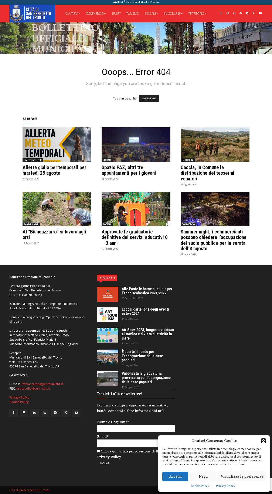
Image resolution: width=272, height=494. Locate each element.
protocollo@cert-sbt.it (33, 388)
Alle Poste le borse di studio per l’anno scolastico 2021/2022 (147, 291)
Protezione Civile (33, 159)
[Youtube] (260, 13)
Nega (203, 476)
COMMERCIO (188, 224)
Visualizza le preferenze (242, 476)
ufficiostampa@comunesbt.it (42, 384)
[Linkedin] (234, 13)
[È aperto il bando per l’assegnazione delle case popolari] (107, 357)
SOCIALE (107, 159)
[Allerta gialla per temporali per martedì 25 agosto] (57, 144)
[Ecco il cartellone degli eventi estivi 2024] (107, 314)
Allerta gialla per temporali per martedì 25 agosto (54, 170)
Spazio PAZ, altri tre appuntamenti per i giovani (129, 170)
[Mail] (240, 13)
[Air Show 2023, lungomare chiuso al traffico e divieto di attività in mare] (107, 335)
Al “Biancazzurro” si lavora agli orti (54, 234)
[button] (263, 441)
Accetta (175, 476)
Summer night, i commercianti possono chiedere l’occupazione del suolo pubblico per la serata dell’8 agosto (213, 240)
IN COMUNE (188, 159)
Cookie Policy (200, 486)
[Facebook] (220, 13)
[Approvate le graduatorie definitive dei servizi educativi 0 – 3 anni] (136, 209)
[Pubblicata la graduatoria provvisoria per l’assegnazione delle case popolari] (107, 378)
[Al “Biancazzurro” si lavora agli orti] (57, 209)
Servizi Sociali (31, 224)
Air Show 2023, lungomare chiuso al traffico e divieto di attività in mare (148, 333)
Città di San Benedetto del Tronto (29, 490)
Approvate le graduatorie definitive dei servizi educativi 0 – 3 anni (135, 237)
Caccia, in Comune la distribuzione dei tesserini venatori (207, 173)
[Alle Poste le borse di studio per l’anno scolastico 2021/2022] (107, 294)
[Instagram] (227, 13)
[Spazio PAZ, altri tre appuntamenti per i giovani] (136, 144)
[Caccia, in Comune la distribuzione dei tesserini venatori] (215, 144)
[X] (253, 13)
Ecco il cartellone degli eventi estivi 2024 (145, 311)
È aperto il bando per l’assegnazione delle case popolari (142, 355)
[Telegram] (247, 13)
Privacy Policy (225, 486)
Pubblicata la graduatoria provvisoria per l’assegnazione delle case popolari (146, 377)
